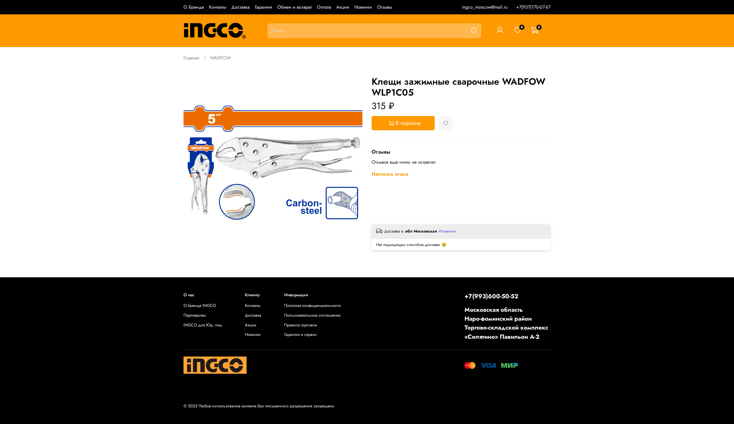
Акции (342, 7)
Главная (191, 58)
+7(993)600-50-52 (491, 296)
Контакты (217, 7)
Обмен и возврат (294, 7)
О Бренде (194, 7)
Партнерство (195, 315)
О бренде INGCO (200, 305)
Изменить (447, 231)
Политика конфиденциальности (312, 305)
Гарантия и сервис (300, 334)
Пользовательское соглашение (312, 315)
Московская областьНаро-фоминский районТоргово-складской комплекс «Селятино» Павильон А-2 (506, 323)
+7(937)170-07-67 (533, 7)
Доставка (240, 7)
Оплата (324, 7)
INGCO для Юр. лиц (203, 325)
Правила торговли (300, 325)
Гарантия (263, 7)
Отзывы (384, 7)
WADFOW (220, 58)
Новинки (363, 7)
